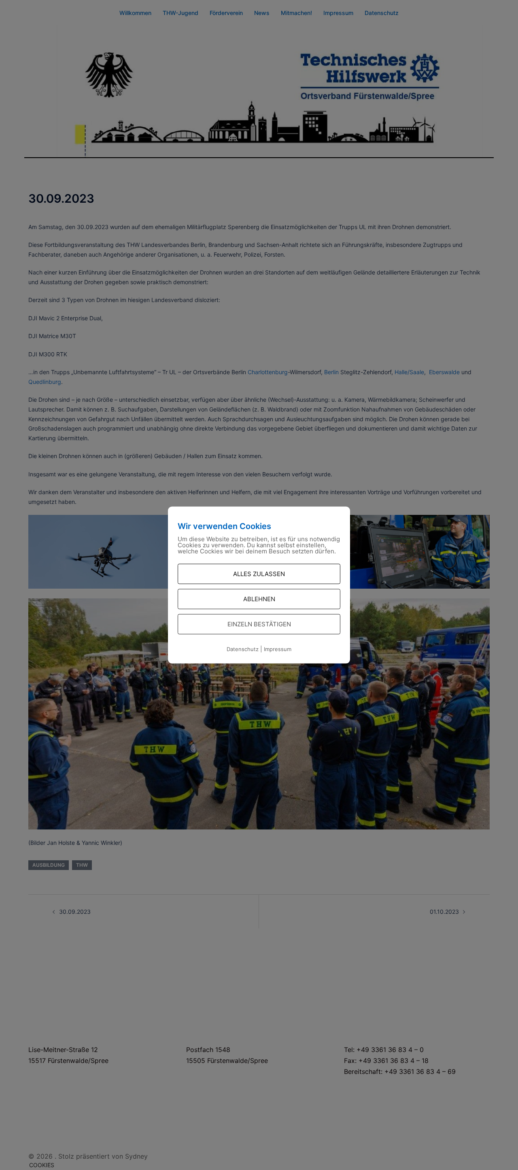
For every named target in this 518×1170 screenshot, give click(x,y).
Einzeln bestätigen (259, 624)
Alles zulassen (259, 574)
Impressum (277, 649)
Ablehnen (259, 599)
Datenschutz (243, 649)
